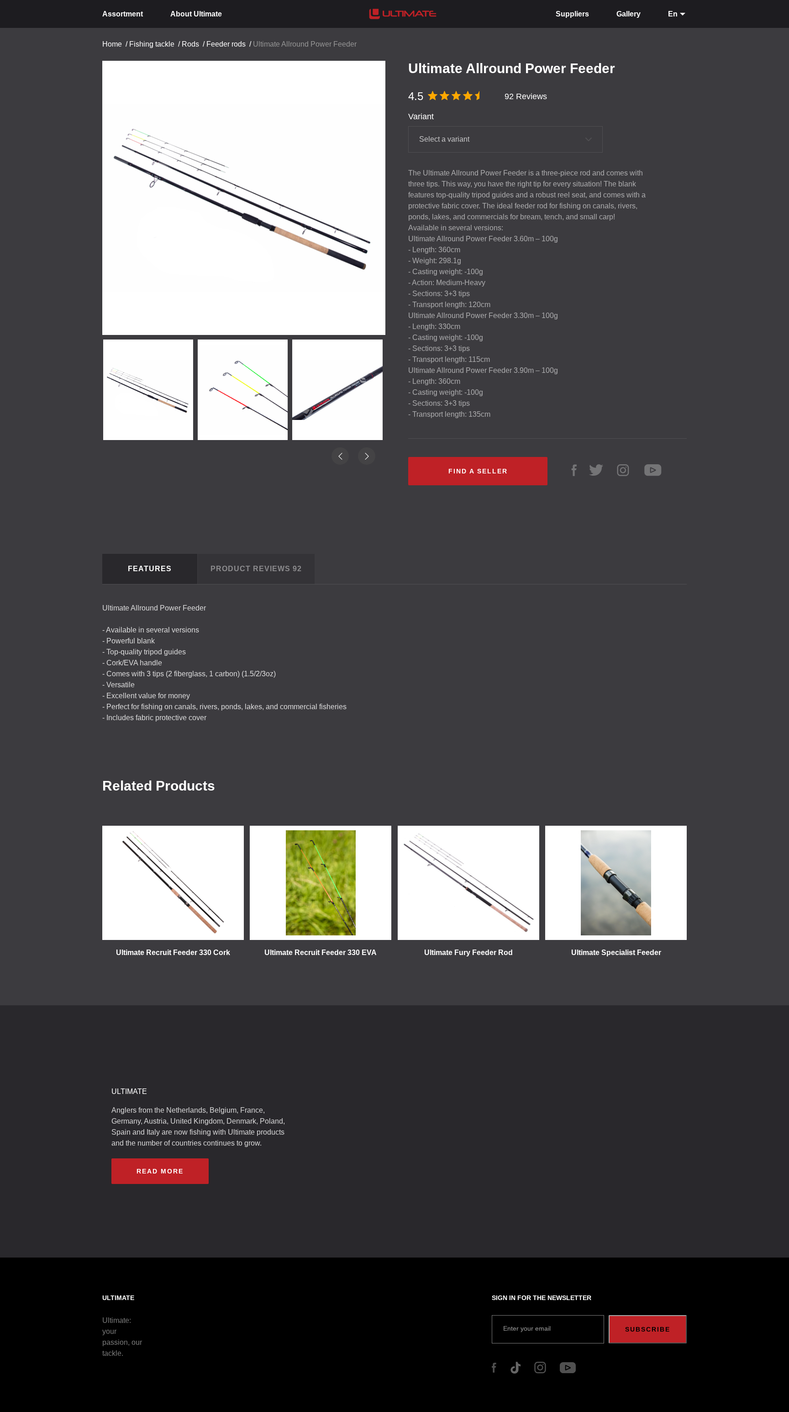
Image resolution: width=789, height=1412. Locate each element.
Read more (160, 1171)
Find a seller (478, 471)
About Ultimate (196, 14)
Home (112, 44)
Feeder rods (226, 44)
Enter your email (527, 1328)
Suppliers (572, 14)
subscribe (647, 1329)
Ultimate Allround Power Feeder (305, 44)
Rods (190, 44)
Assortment (122, 14)
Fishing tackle (151, 44)
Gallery (628, 14)
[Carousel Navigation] (248, 217)
